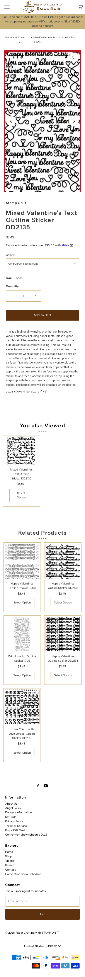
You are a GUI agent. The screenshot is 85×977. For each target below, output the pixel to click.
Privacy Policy (14, 821)
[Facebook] (38, 786)
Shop (8, 856)
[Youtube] (46, 786)
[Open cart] (80, 7)
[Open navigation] (7, 7)
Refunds (10, 817)
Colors (10, 255)
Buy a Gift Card (15, 830)
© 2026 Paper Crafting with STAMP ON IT (32, 932)
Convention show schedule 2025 (26, 834)
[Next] (74, 121)
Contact (10, 869)
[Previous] (11, 121)
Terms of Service (16, 825)
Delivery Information (18, 812)
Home (8, 37)
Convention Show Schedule (23, 874)
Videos (9, 860)
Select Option (21, 495)
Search (9, 865)
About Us (11, 803)
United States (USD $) (41, 946)
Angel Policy (13, 808)
